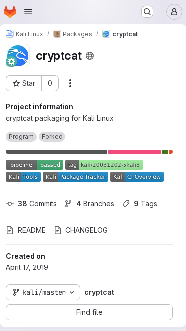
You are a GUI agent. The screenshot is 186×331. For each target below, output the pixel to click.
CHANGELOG (86, 230)
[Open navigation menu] (28, 12)
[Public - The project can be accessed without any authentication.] (90, 56)
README (32, 230)
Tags (145, 203)
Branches (95, 203)
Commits (37, 203)
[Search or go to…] (147, 12)
